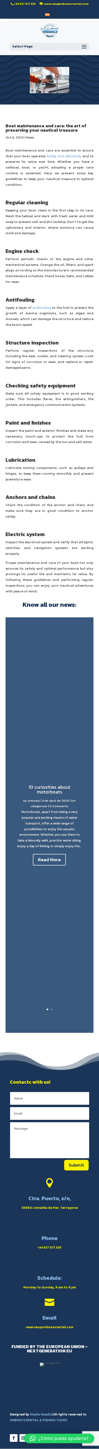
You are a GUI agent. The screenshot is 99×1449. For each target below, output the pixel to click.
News (30, 137)
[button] (59, 1438)
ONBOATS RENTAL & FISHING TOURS (38, 1420)
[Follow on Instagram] (23, 1438)
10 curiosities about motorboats (49, 789)
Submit (76, 1165)
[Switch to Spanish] (47, 16)
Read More (49, 859)
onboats (34, 800)
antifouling (41, 307)
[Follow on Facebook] (14, 1438)
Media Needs (40, 1414)
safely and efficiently (64, 156)
